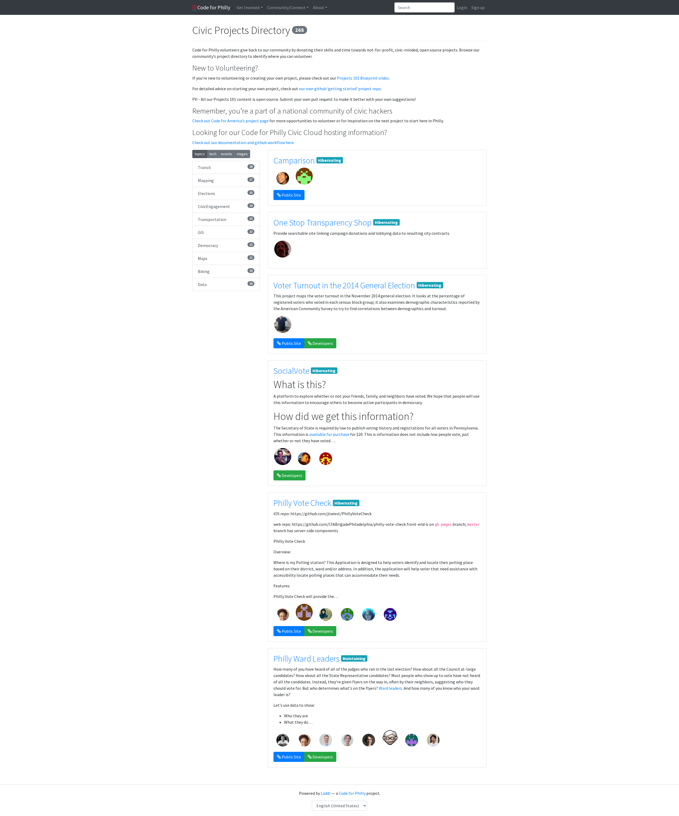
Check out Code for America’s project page (230, 120)
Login (462, 7)
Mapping (225, 180)
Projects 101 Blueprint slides (363, 78)
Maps (225, 258)
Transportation (225, 219)
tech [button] (212, 153)
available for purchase (329, 434)
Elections (225, 193)
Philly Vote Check (302, 503)
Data (225, 284)
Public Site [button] (291, 195)
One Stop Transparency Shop (322, 222)
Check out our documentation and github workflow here (243, 142)
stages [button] (242, 153)
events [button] (226, 153)
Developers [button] (322, 343)
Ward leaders (390, 688)
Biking (225, 271)
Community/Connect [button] (286, 7)
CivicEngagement (225, 206)
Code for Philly (213, 7)
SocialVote (291, 371)
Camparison (294, 160)
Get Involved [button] (248, 7)
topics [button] (200, 153)
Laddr (326, 793)
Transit (225, 167)
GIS (225, 232)
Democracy (225, 245)
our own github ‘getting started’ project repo (340, 88)
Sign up (478, 7)
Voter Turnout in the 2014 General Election (344, 285)
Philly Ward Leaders (306, 658)
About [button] (318, 7)
